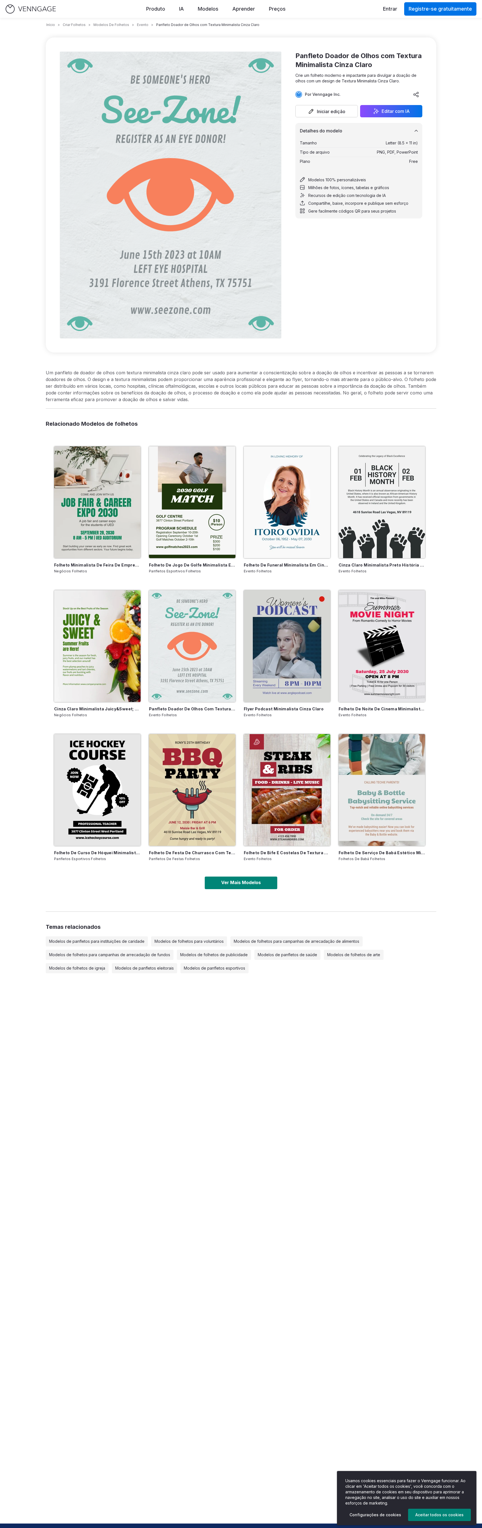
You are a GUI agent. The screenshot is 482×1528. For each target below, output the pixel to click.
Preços (277, 9)
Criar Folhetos (74, 25)
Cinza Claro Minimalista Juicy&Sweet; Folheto (97, 708)
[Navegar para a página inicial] (31, 9)
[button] (326, 111)
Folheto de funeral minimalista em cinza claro (287, 565)
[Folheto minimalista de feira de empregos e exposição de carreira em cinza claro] (97, 502)
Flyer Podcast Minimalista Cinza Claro (284, 708)
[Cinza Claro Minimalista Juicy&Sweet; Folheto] (97, 646)
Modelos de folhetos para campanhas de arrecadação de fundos (109, 954)
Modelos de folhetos (111, 25)
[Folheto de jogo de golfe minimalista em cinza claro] (192, 502)
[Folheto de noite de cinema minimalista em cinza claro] (382, 646)
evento (142, 25)
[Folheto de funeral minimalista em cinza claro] (287, 502)
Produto (155, 9)
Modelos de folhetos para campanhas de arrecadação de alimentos (296, 941)
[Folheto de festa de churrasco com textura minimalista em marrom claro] (192, 790)
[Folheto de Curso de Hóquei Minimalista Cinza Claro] (97, 790)
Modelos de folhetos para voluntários (189, 941)
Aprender (243, 9)
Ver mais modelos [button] (241, 882)
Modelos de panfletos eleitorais (144, 968)
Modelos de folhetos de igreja (77, 968)
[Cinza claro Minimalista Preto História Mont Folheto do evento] (382, 502)
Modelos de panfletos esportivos (214, 968)
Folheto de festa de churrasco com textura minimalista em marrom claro (192, 852)
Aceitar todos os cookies (439, 1514)
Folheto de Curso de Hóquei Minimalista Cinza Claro (97, 852)
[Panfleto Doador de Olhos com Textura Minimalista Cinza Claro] (192, 646)
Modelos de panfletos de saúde (287, 954)
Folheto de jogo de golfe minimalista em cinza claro (192, 565)
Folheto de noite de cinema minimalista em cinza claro (382, 708)
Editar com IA (396, 111)
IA (181, 9)
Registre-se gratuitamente (440, 9)
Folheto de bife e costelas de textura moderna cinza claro (287, 852)
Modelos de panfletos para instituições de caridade (96, 941)
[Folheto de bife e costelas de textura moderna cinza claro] (287, 790)
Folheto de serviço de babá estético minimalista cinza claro (382, 852)
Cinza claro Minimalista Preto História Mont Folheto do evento (382, 565)
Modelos (208, 9)
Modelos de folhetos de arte (353, 954)
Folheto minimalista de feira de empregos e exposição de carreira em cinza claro (97, 565)
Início (50, 25)
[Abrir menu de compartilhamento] (416, 94)
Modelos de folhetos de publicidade (214, 954)
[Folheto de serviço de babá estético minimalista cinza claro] (382, 790)
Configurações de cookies (375, 1514)
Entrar (390, 9)
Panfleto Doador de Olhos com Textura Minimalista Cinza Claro (192, 708)
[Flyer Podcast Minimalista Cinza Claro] (287, 646)
